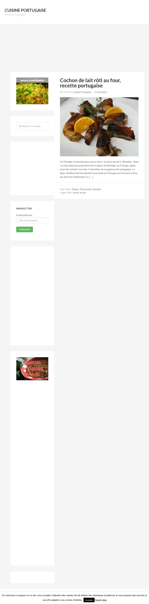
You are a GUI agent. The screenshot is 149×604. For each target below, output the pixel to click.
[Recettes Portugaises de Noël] (32, 379)
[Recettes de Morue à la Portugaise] (32, 103)
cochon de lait (79, 192)
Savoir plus (101, 600)
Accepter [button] (89, 600)
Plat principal (86, 189)
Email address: (24, 215)
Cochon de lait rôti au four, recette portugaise (90, 83)
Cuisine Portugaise (25, 10)
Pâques (75, 189)
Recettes (97, 189)
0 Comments (101, 91)
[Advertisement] (75, 49)
